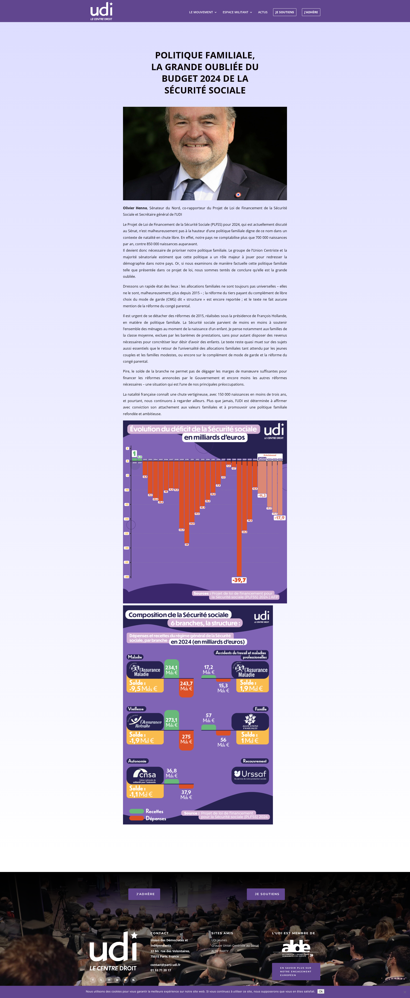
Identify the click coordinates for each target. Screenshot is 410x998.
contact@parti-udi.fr (165, 965)
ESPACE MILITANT (235, 12)
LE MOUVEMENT (201, 12)
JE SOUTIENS (284, 12)
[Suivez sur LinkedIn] (117, 980)
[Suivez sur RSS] (133, 980)
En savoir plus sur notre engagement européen (296, 972)
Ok (321, 991)
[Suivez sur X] (101, 980)
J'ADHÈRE (145, 894)
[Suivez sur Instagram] (109, 980)
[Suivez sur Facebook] (93, 980)
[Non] (405, 992)
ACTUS (263, 12)
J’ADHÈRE (311, 12)
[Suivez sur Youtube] (125, 980)
